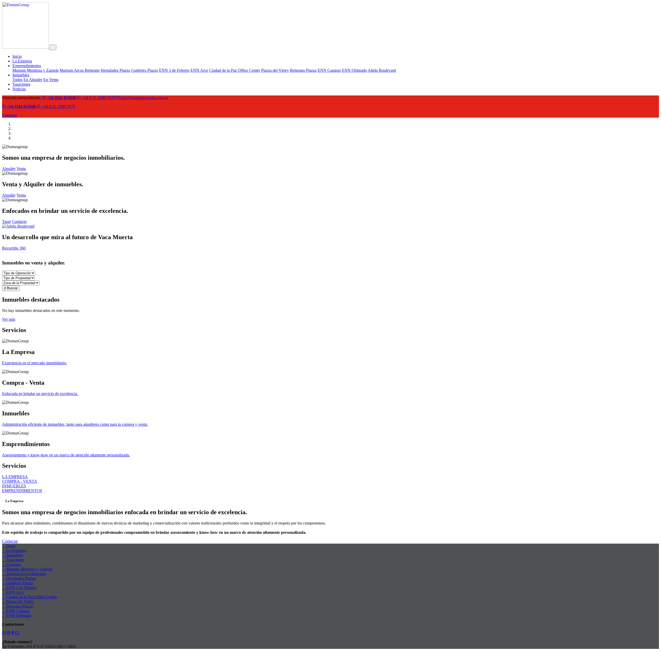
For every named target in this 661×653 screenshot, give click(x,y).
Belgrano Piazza (303, 70)
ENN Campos (329, 70)
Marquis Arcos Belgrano (80, 70)
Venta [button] (21, 168)
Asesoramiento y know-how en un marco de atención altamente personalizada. (66, 455)
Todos (17, 79)
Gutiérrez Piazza (144, 70)
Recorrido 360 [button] (14, 248)
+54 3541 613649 (61, 97)
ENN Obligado (354, 70)
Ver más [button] (8, 319)
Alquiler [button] (8, 168)
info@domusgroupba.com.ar (144, 97)
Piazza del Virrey (275, 70)
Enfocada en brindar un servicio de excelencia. (40, 393)
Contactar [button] (10, 541)
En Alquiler (32, 79)
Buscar (12, 288)
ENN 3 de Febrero (174, 70)
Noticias (19, 89)
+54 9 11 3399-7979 (98, 97)
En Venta (50, 79)
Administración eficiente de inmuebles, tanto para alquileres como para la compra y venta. (75, 424)
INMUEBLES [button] (14, 486)
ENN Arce (199, 70)
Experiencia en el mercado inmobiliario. (34, 363)
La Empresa (22, 61)
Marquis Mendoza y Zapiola (35, 70)
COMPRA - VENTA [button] (19, 481)
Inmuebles (20, 75)
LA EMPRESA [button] (15, 476)
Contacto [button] (19, 221)
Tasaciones (21, 84)
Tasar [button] (6, 221)
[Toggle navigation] (53, 47)
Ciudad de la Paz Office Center (234, 70)
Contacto (9, 115)
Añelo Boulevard (382, 70)
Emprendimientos (26, 65)
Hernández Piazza (115, 70)
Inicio (17, 56)
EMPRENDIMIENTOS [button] (22, 490)
